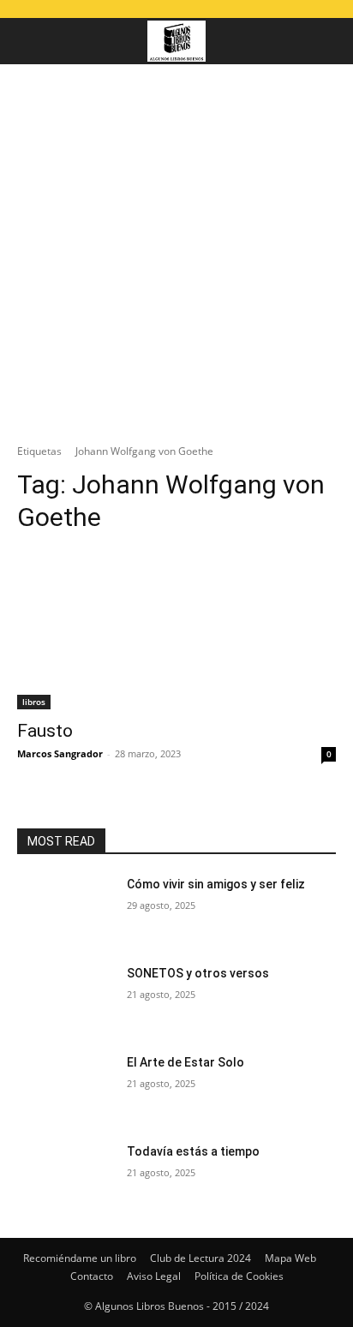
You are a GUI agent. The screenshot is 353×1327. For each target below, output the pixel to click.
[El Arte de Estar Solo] (65, 1088)
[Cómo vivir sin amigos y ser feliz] (65, 909)
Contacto (91, 1276)
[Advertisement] (176, 249)
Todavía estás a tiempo (193, 1151)
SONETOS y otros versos (198, 973)
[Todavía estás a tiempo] (65, 1177)
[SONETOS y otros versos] (65, 998)
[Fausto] (176, 629)
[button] (29, 41)
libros (33, 702)
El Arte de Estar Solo (185, 1062)
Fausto (45, 730)
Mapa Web (290, 1258)
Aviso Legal (154, 1276)
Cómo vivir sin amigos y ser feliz (216, 884)
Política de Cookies (239, 1276)
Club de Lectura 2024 (200, 1258)
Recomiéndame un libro (79, 1258)
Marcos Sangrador (60, 753)
